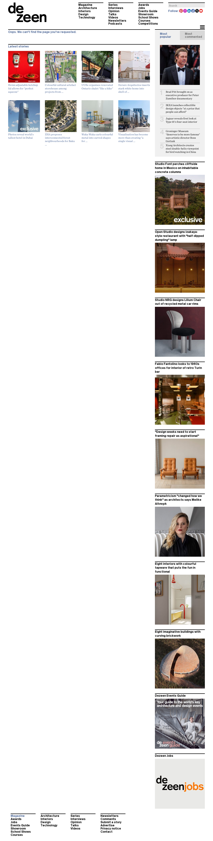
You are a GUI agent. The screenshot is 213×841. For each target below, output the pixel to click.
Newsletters (117, 20)
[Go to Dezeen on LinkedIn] (189, 11)
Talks (112, 14)
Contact (106, 831)
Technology (86, 17)
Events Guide (147, 11)
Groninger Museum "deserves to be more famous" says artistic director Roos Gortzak (183, 136)
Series (113, 4)
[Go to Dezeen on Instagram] (185, 11)
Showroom (145, 14)
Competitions (148, 23)
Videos (113, 17)
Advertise (107, 825)
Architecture (87, 7)
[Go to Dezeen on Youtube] (201, 11)
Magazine (85, 4)
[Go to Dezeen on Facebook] (193, 11)
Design (83, 14)
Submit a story (111, 822)
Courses (144, 20)
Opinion (113, 11)
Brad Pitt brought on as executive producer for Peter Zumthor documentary (182, 95)
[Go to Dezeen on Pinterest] (181, 11)
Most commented (193, 35)
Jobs (141, 7)
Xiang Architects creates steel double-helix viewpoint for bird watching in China (182, 148)
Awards (143, 4)
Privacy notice (111, 828)
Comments (108, 819)
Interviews (115, 7)
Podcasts (115, 23)
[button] (202, 27)
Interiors (84, 11)
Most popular (165, 35)
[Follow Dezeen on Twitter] (197, 11)
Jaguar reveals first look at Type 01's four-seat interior (181, 120)
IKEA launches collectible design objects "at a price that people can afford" (183, 108)
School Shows (148, 17)
